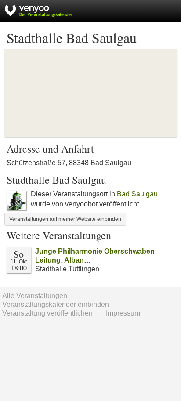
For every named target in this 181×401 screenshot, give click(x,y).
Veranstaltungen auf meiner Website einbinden (65, 219)
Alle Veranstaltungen (34, 295)
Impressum (123, 313)
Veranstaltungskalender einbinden (55, 304)
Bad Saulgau (137, 194)
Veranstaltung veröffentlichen (47, 313)
